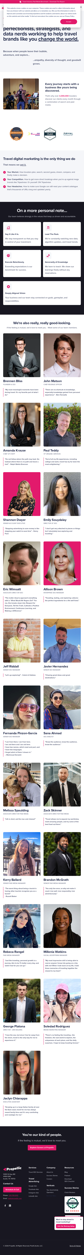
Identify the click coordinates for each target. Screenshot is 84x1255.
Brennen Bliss (51, 1196)
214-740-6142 (13, 1195)
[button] (81, 7)
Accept (68, 22)
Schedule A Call (12, 1190)
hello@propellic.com (15, 1198)
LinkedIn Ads (33, 1196)
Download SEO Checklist (69, 1180)
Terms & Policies (75, 1246)
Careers (49, 1179)
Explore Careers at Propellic (42, 1148)
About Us (50, 1172)
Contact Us (8, 1183)
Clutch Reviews (70, 1192)
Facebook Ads (34, 1189)
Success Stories (52, 1176)
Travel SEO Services (36, 1172)
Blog (66, 1172)
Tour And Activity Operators (52, 1191)
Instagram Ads (34, 1193)
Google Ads (33, 1186)
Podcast (67, 1176)
